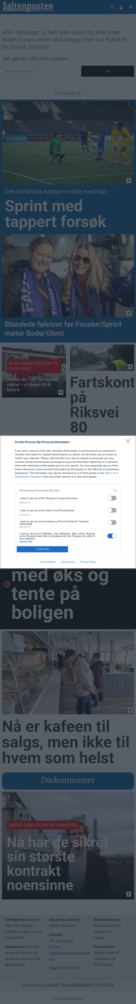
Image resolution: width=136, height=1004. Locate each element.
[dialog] (68, 502)
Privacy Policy (88, 561)
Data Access (68, 561)
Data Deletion (48, 561)
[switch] (112, 498)
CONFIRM (42, 549)
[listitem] (68, 490)
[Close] (129, 442)
